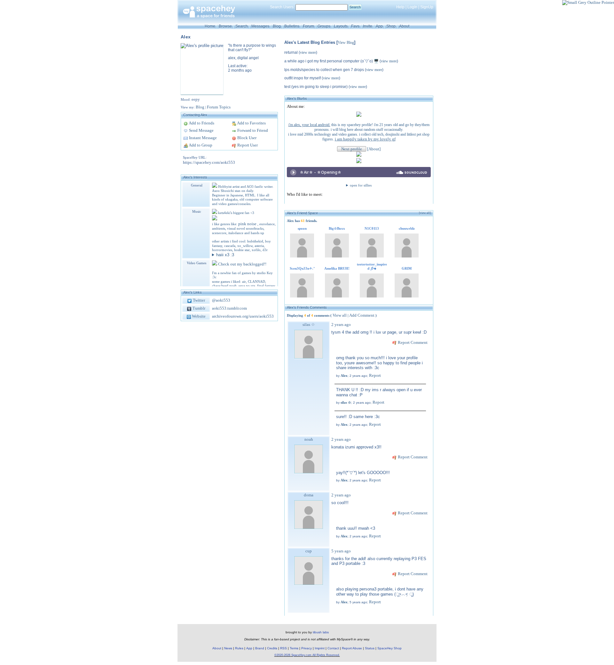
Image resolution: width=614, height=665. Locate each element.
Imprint (320, 648)
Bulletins (291, 26)
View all (340, 315)
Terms (294, 648)
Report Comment (412, 342)
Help (400, 7)
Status (369, 648)
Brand (259, 648)
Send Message (201, 130)
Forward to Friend (252, 130)
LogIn (412, 7)
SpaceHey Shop (389, 648)
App (379, 26)
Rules (239, 648)
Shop (391, 26)
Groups (324, 26)
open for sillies (361, 185)
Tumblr (198, 308)
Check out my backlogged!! (242, 264)
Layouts (341, 26)
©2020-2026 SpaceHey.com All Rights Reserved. (307, 655)
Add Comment (361, 315)
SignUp (426, 7)
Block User (246, 137)
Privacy (306, 648)
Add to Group (200, 145)
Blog (277, 26)
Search (355, 7)
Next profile (351, 148)
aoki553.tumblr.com (229, 308)
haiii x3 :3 (225, 254)
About (404, 26)
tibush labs (321, 632)
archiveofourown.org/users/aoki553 (243, 316)
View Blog (346, 42)
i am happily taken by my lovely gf (365, 139)
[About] (374, 148)
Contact (333, 648)
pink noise (247, 223)
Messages (260, 26)
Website (198, 316)
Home (210, 26)
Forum (308, 26)
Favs (355, 26)
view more (308, 52)
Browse (225, 26)
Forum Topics (219, 107)
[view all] (425, 213)
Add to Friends (201, 123)
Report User (247, 145)
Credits (272, 648)
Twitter (198, 300)
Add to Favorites (251, 123)
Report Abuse (352, 648)
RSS (283, 648)
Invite (367, 26)
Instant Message (202, 137)
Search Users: (282, 7)
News (228, 648)
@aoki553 (221, 300)
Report (375, 375)
